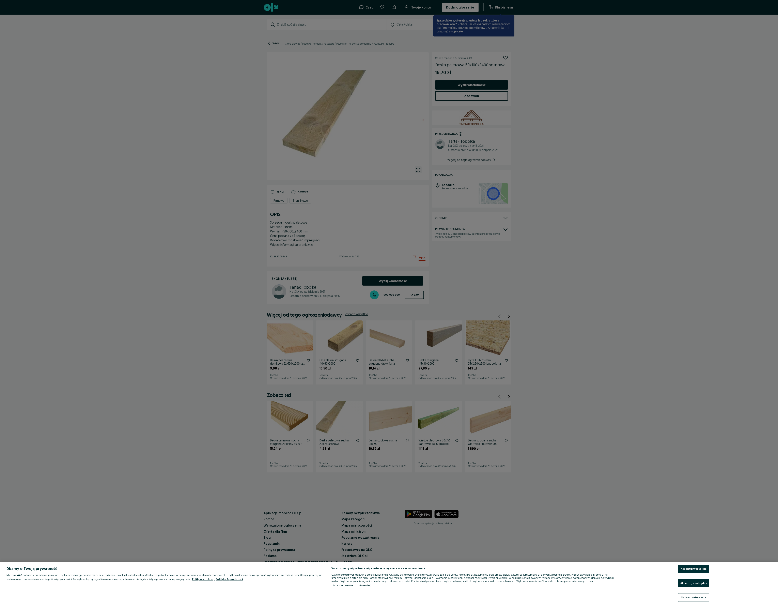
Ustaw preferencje (693, 597)
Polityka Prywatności (229, 579)
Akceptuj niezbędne (693, 583)
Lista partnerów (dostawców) (351, 585)
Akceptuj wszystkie (693, 568)
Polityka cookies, (203, 579)
